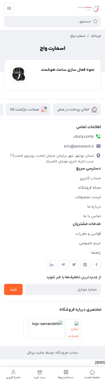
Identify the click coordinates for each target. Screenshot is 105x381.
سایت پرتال (35, 352)
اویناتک (96, 36)
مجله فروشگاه (89, 187)
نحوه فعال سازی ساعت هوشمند (68, 69)
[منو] (9, 8)
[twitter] (73, 264)
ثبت (13, 289)
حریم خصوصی (90, 243)
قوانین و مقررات (88, 233)
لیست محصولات (88, 197)
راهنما (96, 252)
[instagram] (85, 264)
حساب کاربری (90, 178)
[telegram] (62, 264)
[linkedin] (51, 264)
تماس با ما (92, 216)
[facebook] (96, 264)
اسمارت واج (77, 36)
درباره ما (94, 206)
